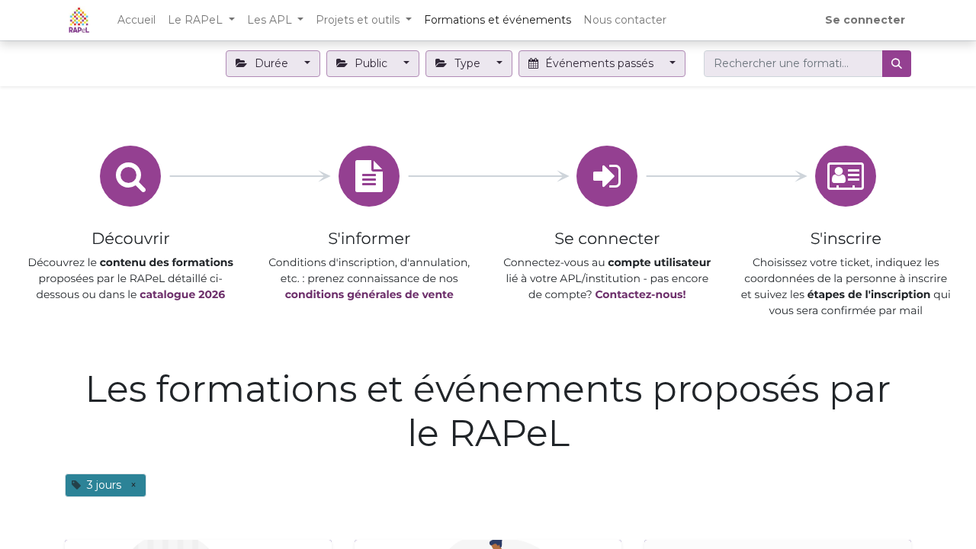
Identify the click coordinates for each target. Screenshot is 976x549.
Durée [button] (271, 63)
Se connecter (865, 20)
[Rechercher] (896, 63)
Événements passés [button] (599, 63)
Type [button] (467, 63)
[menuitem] (136, 20)
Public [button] (371, 63)
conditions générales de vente (368, 294)
